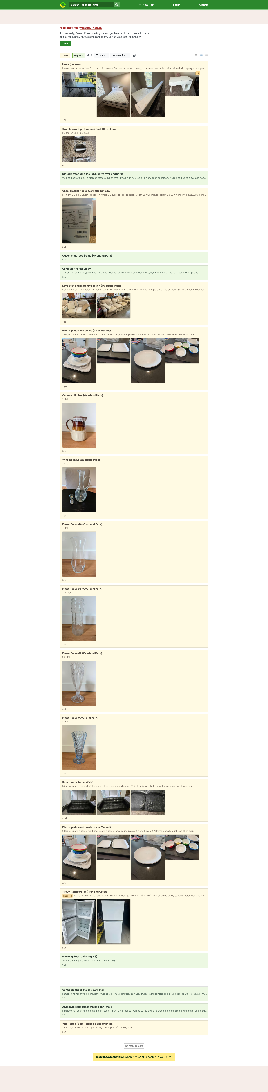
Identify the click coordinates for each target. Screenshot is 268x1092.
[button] (196, 55)
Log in (176, 4)
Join (65, 43)
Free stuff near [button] (81, 27)
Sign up (203, 4)
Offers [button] (65, 55)
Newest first (119, 55)
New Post (147, 4)
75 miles (100, 55)
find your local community (126, 36)
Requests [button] (79, 55)
